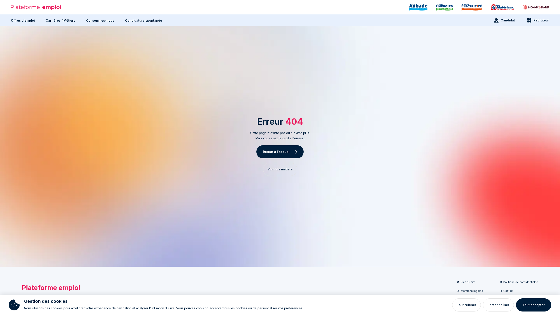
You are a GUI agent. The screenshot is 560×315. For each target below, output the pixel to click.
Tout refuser (466, 305)
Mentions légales (472, 290)
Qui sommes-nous (100, 20)
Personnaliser (498, 305)
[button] (23, 20)
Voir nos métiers (280, 169)
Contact (508, 290)
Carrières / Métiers (60, 20)
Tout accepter (534, 305)
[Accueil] (36, 7)
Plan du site (468, 282)
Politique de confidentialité (520, 282)
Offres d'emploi (23, 20)
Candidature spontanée (143, 20)
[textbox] (280, 135)
